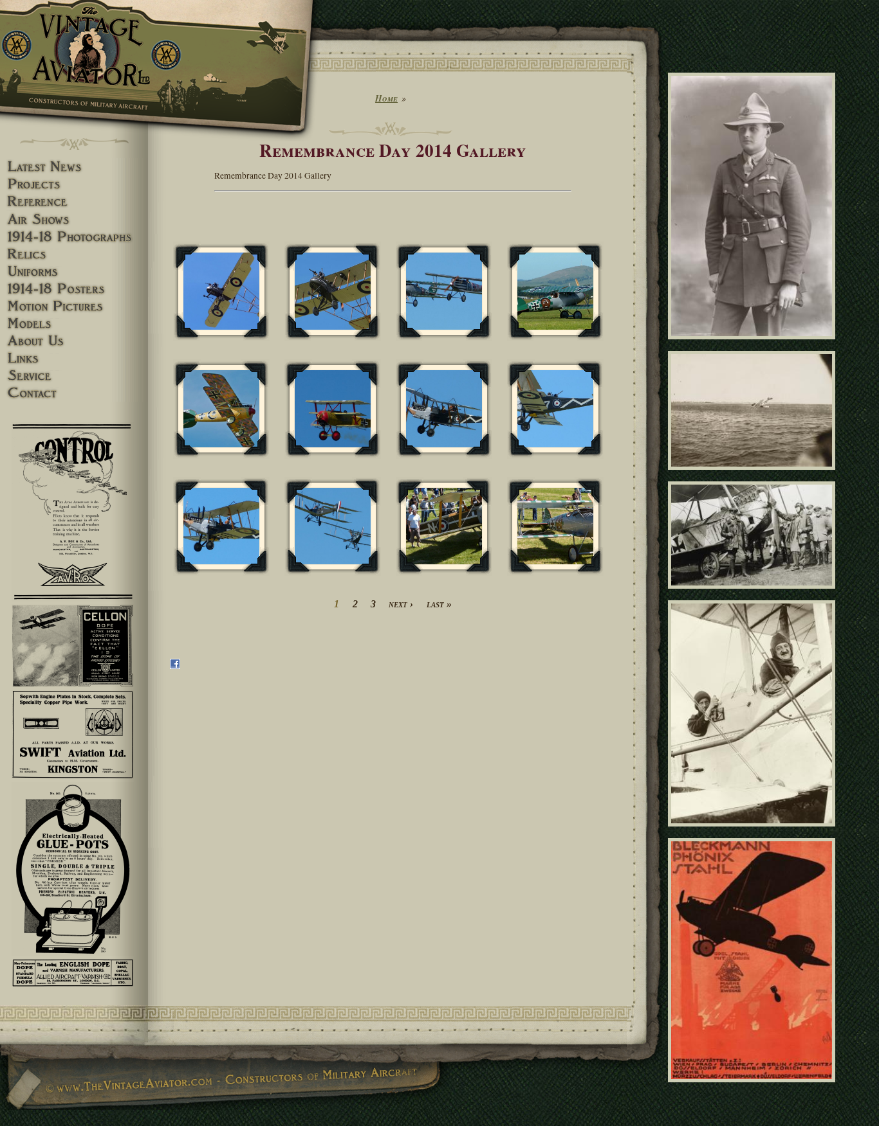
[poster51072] (754, 1088)
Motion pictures (74, 306)
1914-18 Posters (74, 289)
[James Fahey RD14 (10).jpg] (332, 291)
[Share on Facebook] (175, 665)
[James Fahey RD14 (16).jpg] (555, 409)
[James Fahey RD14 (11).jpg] (444, 291)
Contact (74, 393)
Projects (74, 184)
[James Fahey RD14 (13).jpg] (221, 409)
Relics (74, 254)
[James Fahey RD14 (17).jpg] (221, 526)
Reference (74, 201)
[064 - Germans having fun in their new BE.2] (754, 831)
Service (74, 375)
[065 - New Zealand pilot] (754, 344)
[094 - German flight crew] (754, 594)
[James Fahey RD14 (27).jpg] (555, 526)
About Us (74, 341)
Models (74, 323)
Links (74, 358)
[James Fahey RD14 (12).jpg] (555, 291)
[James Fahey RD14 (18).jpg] (332, 526)
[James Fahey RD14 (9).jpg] (221, 291)
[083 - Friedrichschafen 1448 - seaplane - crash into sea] (754, 475)
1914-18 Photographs (74, 237)
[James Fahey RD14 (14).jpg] (332, 409)
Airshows (74, 219)
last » (439, 604)
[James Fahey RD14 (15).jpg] (444, 409)
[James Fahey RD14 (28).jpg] (444, 526)
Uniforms (74, 271)
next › (401, 604)
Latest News (74, 166)
